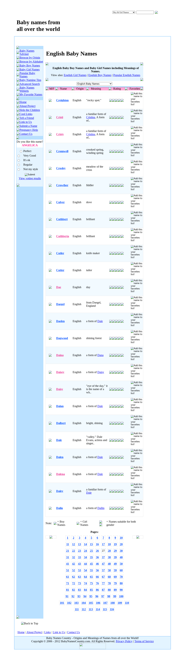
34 (85, 557)
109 (120, 602)
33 (79, 557)
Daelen (60, 321)
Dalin (59, 508)
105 (91, 602)
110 (127, 602)
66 (97, 576)
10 (121, 537)
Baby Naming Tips (30, 80)
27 (103, 550)
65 (91, 576)
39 (115, 557)
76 (97, 583)
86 (97, 589)
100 (121, 596)
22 (73, 550)
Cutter (60, 270)
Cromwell (62, 151)
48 (109, 563)
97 (102, 596)
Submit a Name (28, 125)
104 (83, 602)
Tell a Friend (27, 117)
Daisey (60, 372)
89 (115, 589)
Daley (59, 491)
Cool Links (26, 114)
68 (109, 576)
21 (67, 550)
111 (77, 609)
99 (114, 596)
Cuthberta (62, 236)
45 (91, 563)
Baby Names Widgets (27, 89)
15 (91, 544)
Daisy (100, 372)
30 (121, 550)
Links (47, 632)
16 (97, 544)
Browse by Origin (30, 57)
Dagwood (62, 338)
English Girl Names (75, 75)
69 (115, 576)
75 (91, 583)
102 (69, 602)
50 (121, 563)
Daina (60, 355)
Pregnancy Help (29, 129)
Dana (100, 355)
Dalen (59, 457)
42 (73, 563)
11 (67, 544)
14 (85, 544)
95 (90, 596)
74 (85, 583)
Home (23, 102)
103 (76, 602)
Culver (60, 202)
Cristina (90, 117)
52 (73, 570)
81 (67, 589)
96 (96, 596)
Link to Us (26, 121)
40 (121, 557)
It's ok (26, 160)
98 (108, 596)
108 (112, 602)
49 (115, 563)
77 (103, 583)
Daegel (60, 304)
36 (97, 557)
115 (105, 609)
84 (85, 589)
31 (67, 557)
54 (85, 570)
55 (91, 570)
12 (73, 544)
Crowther (62, 185)
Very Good (29, 155)
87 (103, 589)
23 (79, 550)
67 (103, 576)
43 (79, 563)
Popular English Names (126, 75)
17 (103, 544)
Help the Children (30, 110)
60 (121, 570)
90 (121, 589)
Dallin (100, 508)
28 (109, 550)
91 (67, 596)
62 (73, 576)
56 (97, 570)
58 (109, 570)
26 (97, 550)
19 (115, 544)
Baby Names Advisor (27, 52)
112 (84, 609)
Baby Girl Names (30, 69)
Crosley (61, 168)
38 (109, 557)
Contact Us (26, 133)
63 (79, 576)
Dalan (60, 406)
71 (67, 583)
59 (115, 570)
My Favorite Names (31, 94)
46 (97, 563)
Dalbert (61, 423)
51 (67, 570)
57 (103, 570)
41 (67, 563)
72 (73, 583)
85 (91, 589)
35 (91, 557)
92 (73, 596)
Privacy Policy (124, 641)
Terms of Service (144, 641)
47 (103, 563)
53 (79, 570)
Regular (27, 164)
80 (121, 583)
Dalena (60, 474)
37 (103, 557)
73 (79, 583)
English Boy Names (99, 75)
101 (62, 602)
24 (85, 550)
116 (112, 609)
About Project (27, 106)
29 (115, 550)
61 (67, 576)
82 (73, 589)
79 (115, 583)
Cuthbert (62, 219)
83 (79, 589)
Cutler (60, 253)
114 (98, 609)
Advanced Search (30, 84)
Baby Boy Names (30, 65)
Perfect (27, 151)
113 (91, 609)
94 (84, 596)
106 (98, 602)
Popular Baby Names (27, 75)
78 (109, 583)
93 (79, 596)
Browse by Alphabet (31, 61)
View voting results (30, 178)
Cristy (60, 134)
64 (85, 576)
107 (105, 602)
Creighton (62, 100)
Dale (100, 321)
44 (85, 563)
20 (121, 544)
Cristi (59, 117)
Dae (58, 287)
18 (109, 544)
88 (109, 589)
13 (79, 544)
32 (73, 557)
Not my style (30, 169)
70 (121, 576)
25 (91, 550)
